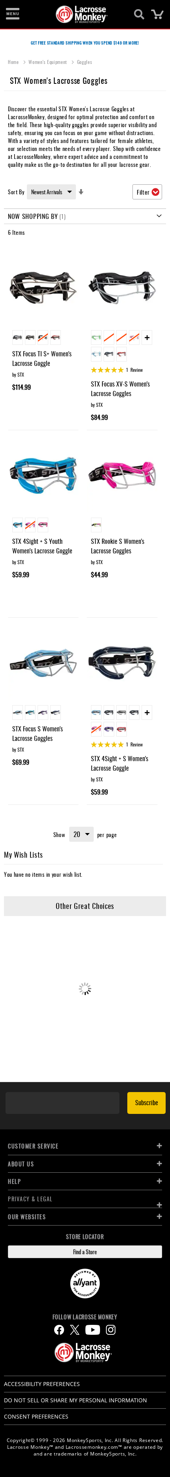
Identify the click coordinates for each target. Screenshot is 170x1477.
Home (14, 61)
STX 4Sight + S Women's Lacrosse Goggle (119, 763)
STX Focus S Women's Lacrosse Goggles (37, 733)
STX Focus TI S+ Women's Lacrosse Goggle (42, 358)
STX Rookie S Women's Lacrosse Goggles (117, 545)
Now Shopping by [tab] (33, 216)
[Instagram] (110, 1330)
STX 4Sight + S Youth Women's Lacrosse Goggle (42, 545)
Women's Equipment (48, 61)
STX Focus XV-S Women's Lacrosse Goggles (120, 388)
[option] (17, 337)
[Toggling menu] (12, 14)
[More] (147, 337)
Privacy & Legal (30, 1199)
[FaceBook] (59, 1330)
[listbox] (43, 338)
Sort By (16, 192)
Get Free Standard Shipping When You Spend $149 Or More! (85, 43)
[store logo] (80, 14)
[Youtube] (92, 1330)
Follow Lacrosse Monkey (85, 1317)
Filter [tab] (143, 192)
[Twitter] (74, 1330)
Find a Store (85, 1251)
